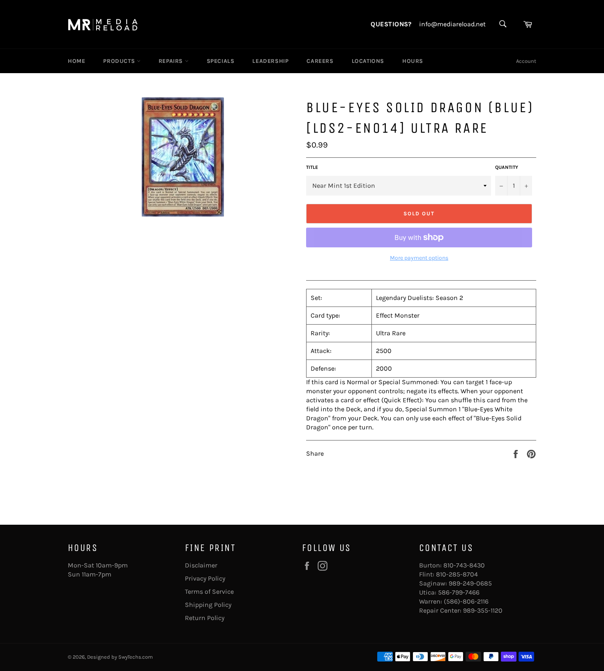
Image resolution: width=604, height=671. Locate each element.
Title (312, 167)
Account (526, 61)
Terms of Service (209, 591)
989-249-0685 (470, 583)
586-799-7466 (459, 592)
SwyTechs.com (135, 657)
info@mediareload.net (452, 24)
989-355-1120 (483, 610)
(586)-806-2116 (466, 601)
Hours (412, 61)
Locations (368, 61)
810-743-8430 (464, 565)
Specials (221, 61)
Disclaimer (201, 565)
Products (119, 61)
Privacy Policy (205, 578)
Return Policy (204, 618)
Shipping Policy (208, 605)
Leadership (270, 61)
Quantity (506, 167)
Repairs (172, 61)
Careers (320, 61)
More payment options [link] (419, 257)
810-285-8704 (457, 574)
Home (76, 61)
